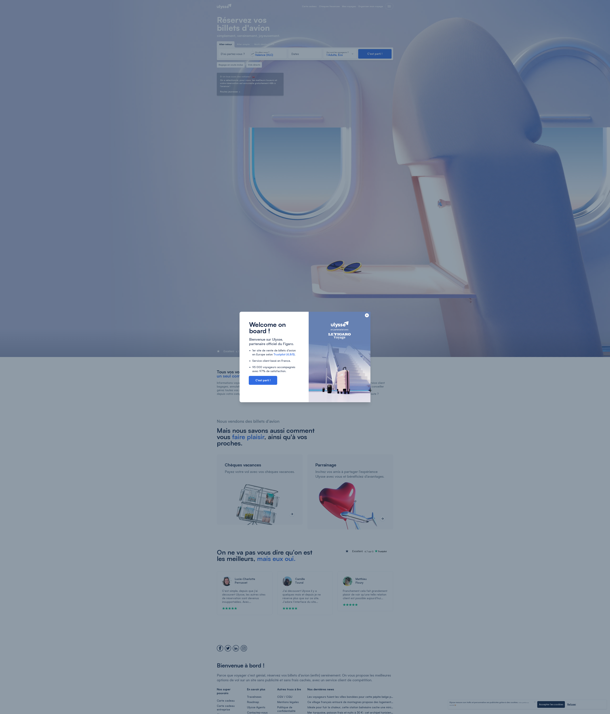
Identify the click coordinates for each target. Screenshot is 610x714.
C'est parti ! (263, 380)
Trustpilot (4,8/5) (284, 354)
